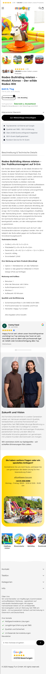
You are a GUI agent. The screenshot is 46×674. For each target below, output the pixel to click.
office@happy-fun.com (23, 477)
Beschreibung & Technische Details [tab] (19, 152)
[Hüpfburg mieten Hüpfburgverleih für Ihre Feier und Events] (7, 538)
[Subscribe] (40, 642)
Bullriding (31, 546)
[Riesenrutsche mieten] (19, 538)
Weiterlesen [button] (6, 344)
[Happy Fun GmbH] (22, 8)
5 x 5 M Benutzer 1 (8, 97)
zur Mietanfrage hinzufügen (23, 118)
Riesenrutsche (19, 546)
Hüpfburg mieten (7, 547)
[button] (42, 8)
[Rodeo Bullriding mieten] (31, 538)
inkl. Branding (22, 97)
